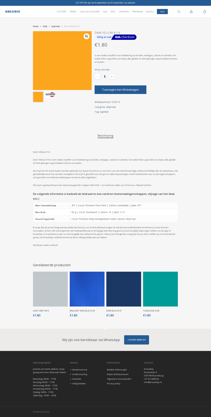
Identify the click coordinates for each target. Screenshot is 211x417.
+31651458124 (137, 339)
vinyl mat (55, 26)
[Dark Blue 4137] (123, 289)
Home (36, 26)
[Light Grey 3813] (50, 289)
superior (104, 111)
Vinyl (45, 26)
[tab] (105, 136)
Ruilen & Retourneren (118, 374)
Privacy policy (114, 383)
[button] (87, 36)
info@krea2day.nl (153, 382)
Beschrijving (105, 135)
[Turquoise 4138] (160, 289)
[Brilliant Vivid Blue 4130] (87, 289)
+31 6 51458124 (151, 378)
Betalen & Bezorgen (117, 369)
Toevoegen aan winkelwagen (120, 89)
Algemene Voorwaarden (119, 378)
